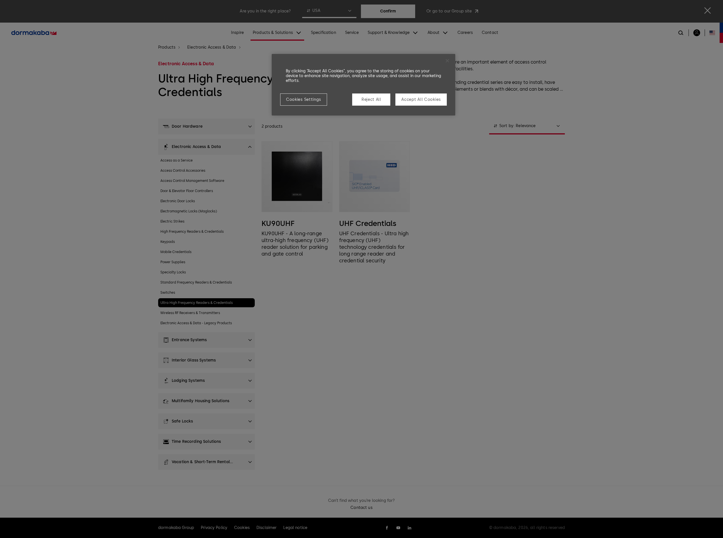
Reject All (371, 99)
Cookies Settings (303, 99)
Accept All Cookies (421, 99)
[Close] (447, 61)
